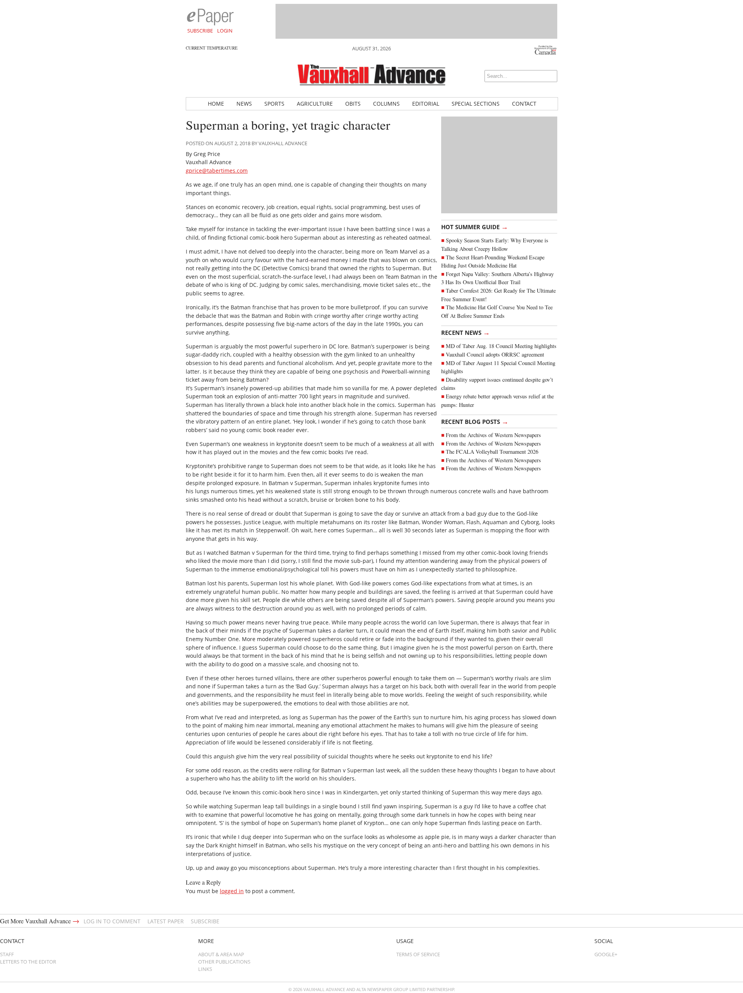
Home (216, 103)
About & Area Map (221, 954)
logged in (232, 891)
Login (225, 30)
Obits (353, 103)
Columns (386, 103)
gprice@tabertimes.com (217, 170)
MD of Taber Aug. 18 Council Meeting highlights (501, 346)
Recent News (465, 332)
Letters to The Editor (28, 961)
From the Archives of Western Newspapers (493, 435)
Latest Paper (165, 921)
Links (205, 969)
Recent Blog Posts (474, 421)
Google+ (605, 954)
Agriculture (315, 103)
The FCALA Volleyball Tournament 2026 (492, 451)
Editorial (425, 103)
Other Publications (224, 961)
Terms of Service (418, 954)
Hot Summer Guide (474, 226)
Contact (524, 103)
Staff (7, 954)
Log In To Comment (112, 921)
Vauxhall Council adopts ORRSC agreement (495, 354)
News (244, 103)
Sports (274, 103)
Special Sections (476, 103)
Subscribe (200, 30)
